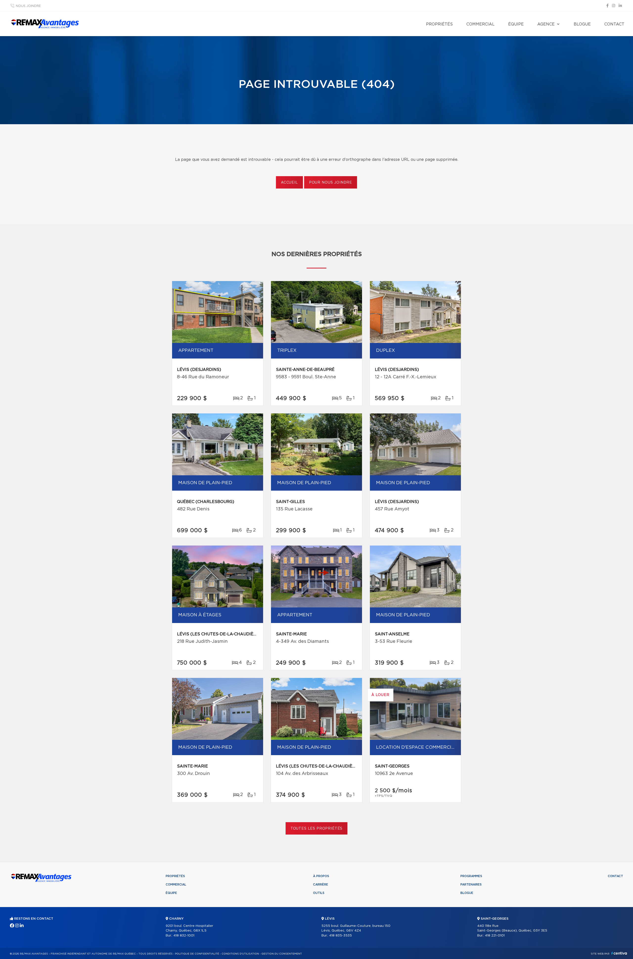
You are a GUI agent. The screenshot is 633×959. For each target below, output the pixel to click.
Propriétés (439, 24)
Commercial (480, 24)
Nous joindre (28, 6)
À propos (321, 876)
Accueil (289, 182)
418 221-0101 (495, 935)
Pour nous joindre (330, 182)
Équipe (516, 24)
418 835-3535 (340, 935)
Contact (614, 24)
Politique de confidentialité (197, 954)
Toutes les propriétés (317, 828)
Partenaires (471, 884)
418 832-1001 (183, 935)
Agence (546, 24)
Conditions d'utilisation (240, 954)
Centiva (619, 953)
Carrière (320, 884)
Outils (318, 892)
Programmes (471, 876)
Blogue (582, 24)
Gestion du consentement (281, 954)
